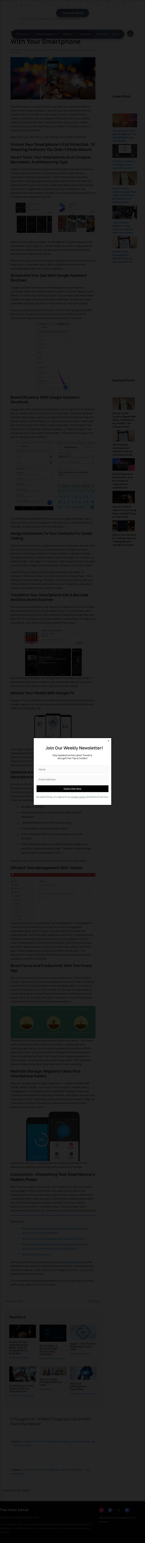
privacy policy (78, 796)
